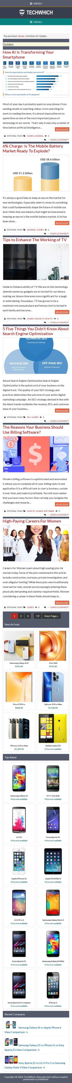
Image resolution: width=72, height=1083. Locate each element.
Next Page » (51, 616)
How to (49, 318)
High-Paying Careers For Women (32, 520)
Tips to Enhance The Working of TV (34, 239)
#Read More (62, 129)
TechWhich (36, 13)
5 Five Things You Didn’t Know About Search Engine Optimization (36, 331)
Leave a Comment (59, 139)
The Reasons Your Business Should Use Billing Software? (33, 429)
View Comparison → (16, 1032)
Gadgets (39, 318)
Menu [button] (38, 3)
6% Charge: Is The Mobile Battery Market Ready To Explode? (33, 148)
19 (39, 616)
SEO (29, 417)
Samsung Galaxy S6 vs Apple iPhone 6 (39, 1027)
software (49, 511)
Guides (30, 136)
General (39, 136)
